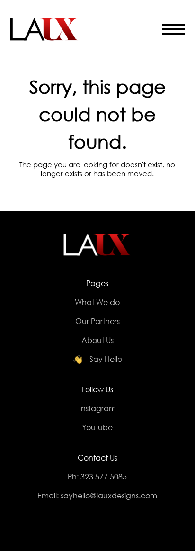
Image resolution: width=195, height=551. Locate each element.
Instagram (97, 408)
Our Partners (97, 321)
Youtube (97, 427)
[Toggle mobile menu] (173, 30)
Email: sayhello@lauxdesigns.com (97, 495)
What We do (97, 302)
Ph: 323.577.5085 (97, 476)
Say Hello (105, 359)
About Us (97, 340)
